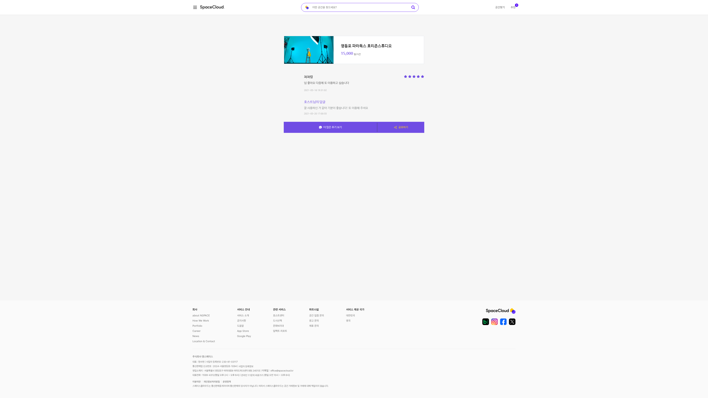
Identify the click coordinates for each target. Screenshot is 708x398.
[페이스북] (503, 321)
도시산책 (277, 320)
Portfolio (197, 325)
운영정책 (227, 381)
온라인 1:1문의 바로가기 (252, 375)
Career (196, 330)
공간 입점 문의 (316, 315)
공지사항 (241, 320)
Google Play (244, 336)
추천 (513, 7)
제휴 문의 (314, 325)
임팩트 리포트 (280, 330)
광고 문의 (314, 320)
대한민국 (350, 315)
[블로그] (485, 321)
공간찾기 (500, 7)
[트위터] (512, 321)
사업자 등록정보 (246, 366)
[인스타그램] (494, 321)
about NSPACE (201, 315)
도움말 (240, 325)
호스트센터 (278, 315)
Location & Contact (203, 341)
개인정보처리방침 (212, 381)
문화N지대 (278, 325)
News (195, 336)
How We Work (200, 320)
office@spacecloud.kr (282, 370)
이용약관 (196, 381)
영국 (348, 320)
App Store (243, 330)
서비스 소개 (243, 315)
